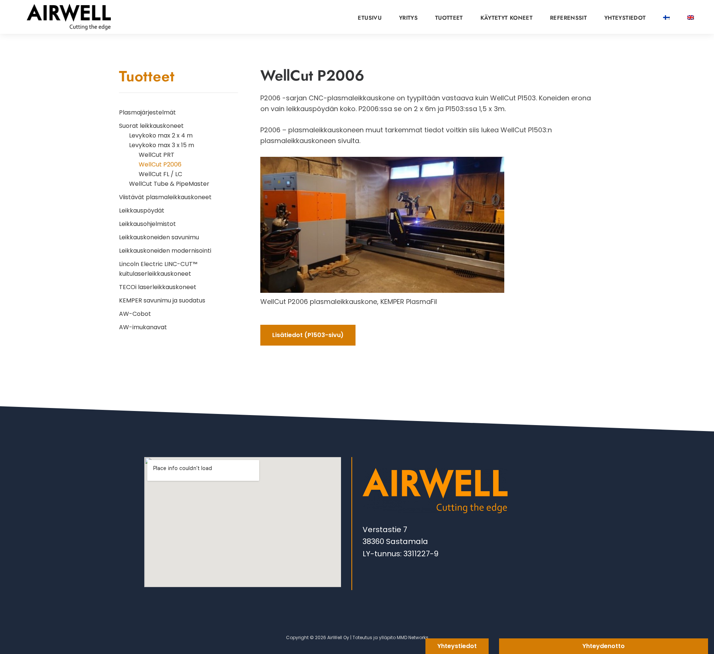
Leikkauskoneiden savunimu (159, 237)
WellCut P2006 (160, 164)
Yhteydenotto (603, 646)
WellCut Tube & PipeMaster (169, 183)
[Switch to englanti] (690, 15)
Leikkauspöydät (141, 210)
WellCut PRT (156, 154)
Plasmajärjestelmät (147, 112)
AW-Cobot (135, 314)
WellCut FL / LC (160, 174)
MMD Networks (412, 637)
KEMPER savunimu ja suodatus (162, 300)
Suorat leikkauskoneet (151, 126)
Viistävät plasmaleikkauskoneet (165, 197)
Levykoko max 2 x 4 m (161, 135)
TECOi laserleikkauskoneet (157, 287)
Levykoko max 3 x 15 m (161, 145)
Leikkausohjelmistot (147, 224)
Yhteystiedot (457, 646)
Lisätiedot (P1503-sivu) (308, 335)
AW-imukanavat (143, 327)
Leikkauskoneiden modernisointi (165, 250)
